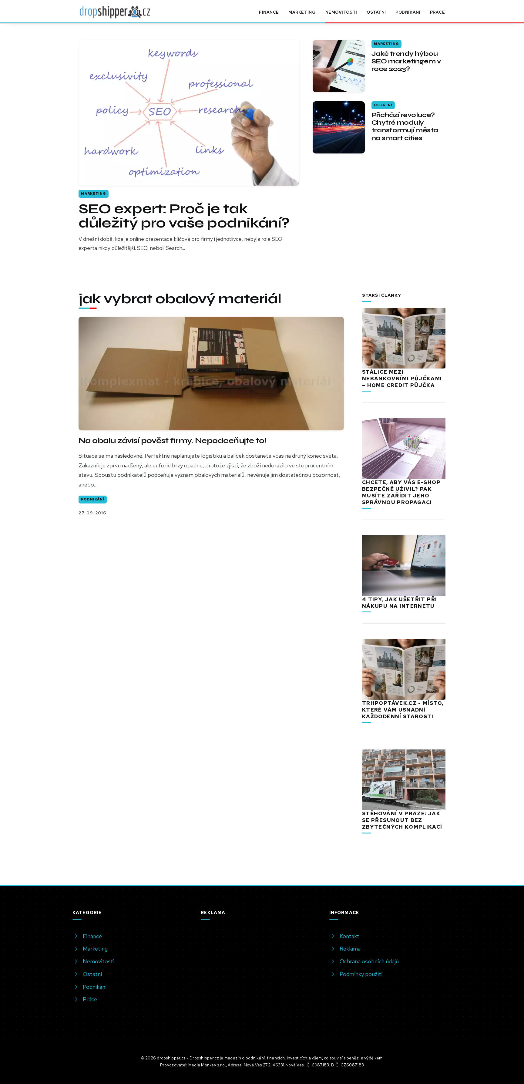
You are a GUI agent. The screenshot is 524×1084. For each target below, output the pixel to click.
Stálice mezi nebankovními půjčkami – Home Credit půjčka (402, 379)
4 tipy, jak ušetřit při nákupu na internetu (399, 602)
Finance (269, 12)
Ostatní (376, 12)
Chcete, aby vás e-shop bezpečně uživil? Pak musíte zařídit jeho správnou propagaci (401, 492)
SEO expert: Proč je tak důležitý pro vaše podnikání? (184, 215)
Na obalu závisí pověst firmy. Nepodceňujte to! (172, 440)
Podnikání (407, 12)
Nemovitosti (341, 12)
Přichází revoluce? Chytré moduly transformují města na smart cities (404, 126)
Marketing (302, 12)
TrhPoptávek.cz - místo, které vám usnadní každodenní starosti (402, 710)
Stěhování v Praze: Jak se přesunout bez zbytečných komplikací (402, 820)
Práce (437, 12)
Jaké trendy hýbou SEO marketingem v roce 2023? (406, 61)
